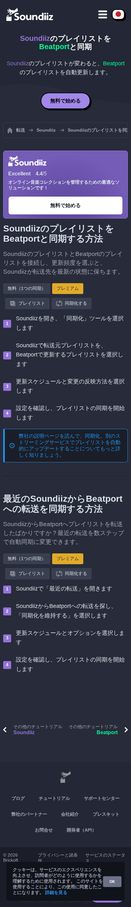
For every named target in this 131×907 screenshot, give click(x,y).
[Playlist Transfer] (30, 14)
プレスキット (106, 814)
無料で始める (65, 100)
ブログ (18, 798)
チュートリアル (54, 798)
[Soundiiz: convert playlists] (65, 777)
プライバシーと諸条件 (58, 857)
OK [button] (112, 881)
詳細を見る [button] (56, 892)
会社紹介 (70, 814)
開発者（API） (81, 829)
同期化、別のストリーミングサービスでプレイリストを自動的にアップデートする (70, 442)
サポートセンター (102, 798)
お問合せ (44, 829)
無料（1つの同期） (27, 288)
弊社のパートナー (29, 814)
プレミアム (68, 288)
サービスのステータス (105, 857)
